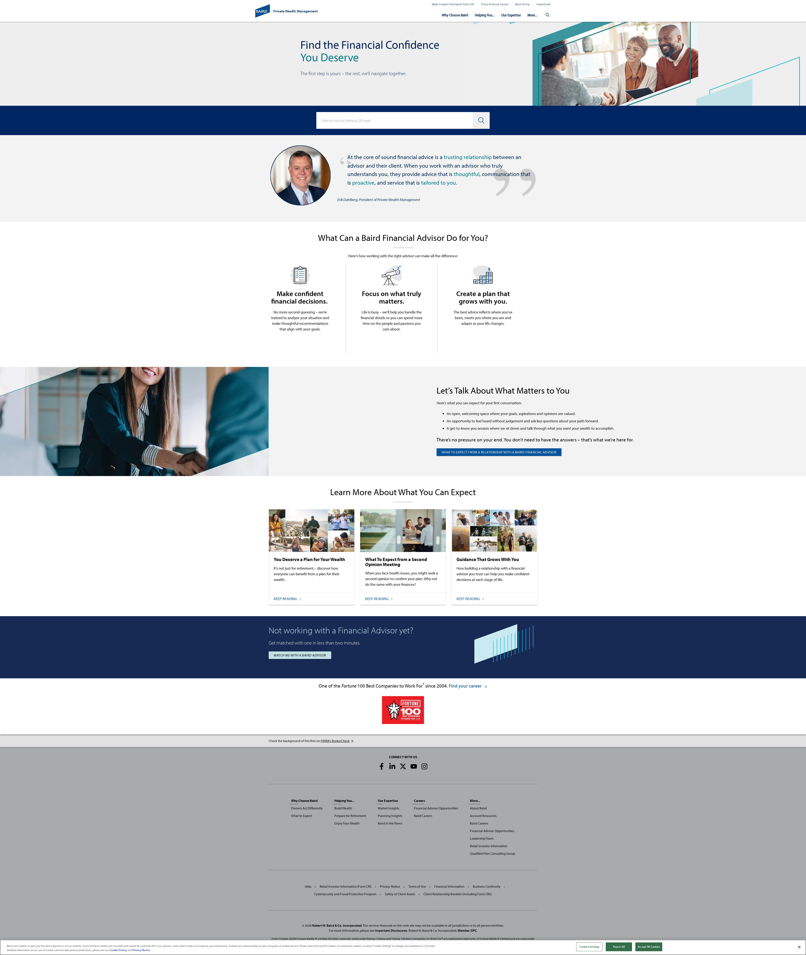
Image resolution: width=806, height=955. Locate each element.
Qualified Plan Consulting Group (492, 853)
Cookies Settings (589, 946)
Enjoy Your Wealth (347, 823)
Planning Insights (390, 816)
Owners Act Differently (307, 808)
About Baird (478, 808)
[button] (547, 15)
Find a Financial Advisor (494, 4)
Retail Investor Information (488, 846)
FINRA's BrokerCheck (335, 741)
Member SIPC (467, 930)
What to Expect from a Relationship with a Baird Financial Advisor (499, 452)
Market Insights (388, 808)
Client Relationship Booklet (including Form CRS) (458, 894)
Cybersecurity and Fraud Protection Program (345, 894)
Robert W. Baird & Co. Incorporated (337, 925)
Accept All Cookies (649, 946)
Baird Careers (423, 816)
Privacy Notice (390, 886)
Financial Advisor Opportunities (436, 808)
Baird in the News (390, 823)
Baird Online (522, 4)
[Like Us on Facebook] (382, 766)
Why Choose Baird (455, 15)
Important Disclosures (391, 930)
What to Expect (301, 816)
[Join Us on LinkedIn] (392, 766)
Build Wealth (343, 808)
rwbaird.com (543, 4)
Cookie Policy (118, 950)
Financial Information (449, 886)
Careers (419, 800)
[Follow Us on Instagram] (424, 766)
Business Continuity (486, 886)
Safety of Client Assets (400, 894)
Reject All (618, 946)
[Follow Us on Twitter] (403, 766)
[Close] (799, 947)
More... (532, 15)
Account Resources (483, 816)
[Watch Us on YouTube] (414, 766)
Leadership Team (481, 838)
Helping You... (485, 15)
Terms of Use (417, 886)
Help (308, 886)
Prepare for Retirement (350, 816)
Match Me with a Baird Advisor (300, 655)
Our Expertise (511, 15)
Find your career (466, 686)
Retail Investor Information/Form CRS (453, 4)
